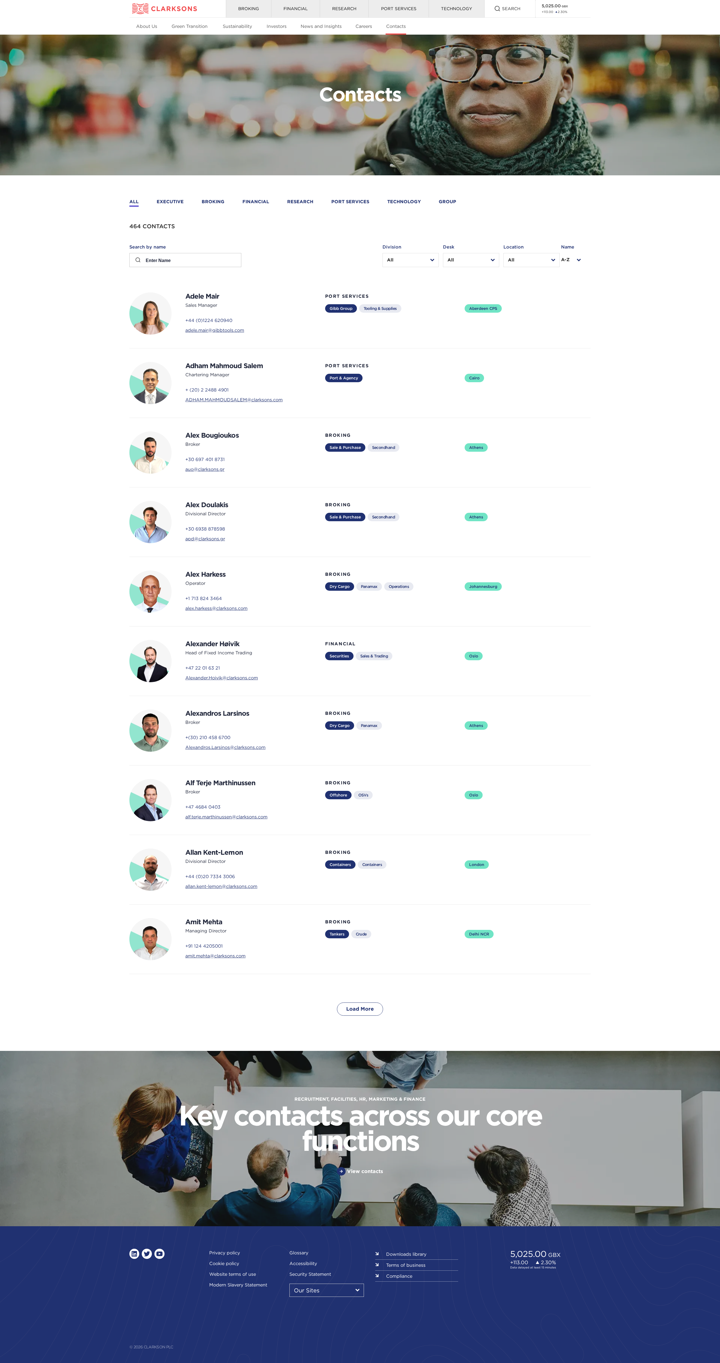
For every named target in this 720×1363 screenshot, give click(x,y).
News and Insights (321, 26)
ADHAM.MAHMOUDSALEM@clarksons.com (234, 399)
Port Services (399, 8)
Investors (277, 26)
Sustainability (237, 26)
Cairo (474, 378)
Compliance (399, 1276)
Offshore (338, 795)
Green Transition (190, 26)
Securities (339, 656)
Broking (248, 8)
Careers (364, 26)
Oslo (473, 656)
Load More (360, 1009)
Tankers (337, 934)
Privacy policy (224, 1252)
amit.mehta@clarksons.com (215, 956)
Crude (361, 934)
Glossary (298, 1252)
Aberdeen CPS (483, 308)
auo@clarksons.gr (204, 469)
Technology (404, 201)
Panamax (369, 586)
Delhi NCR (479, 934)
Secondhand (383, 447)
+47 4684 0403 (202, 807)
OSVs (363, 795)
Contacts (396, 26)
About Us (146, 26)
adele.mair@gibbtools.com (214, 330)
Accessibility (303, 1263)
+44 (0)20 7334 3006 (210, 876)
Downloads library (406, 1254)
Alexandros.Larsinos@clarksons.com (225, 747)
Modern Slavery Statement (238, 1285)
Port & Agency (344, 378)
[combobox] (410, 260)
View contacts (365, 1171)
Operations (399, 586)
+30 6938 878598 (205, 529)
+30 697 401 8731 (205, 459)
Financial (296, 8)
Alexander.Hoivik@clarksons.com (221, 678)
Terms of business (406, 1265)
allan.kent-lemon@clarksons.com (221, 886)
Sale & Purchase (345, 447)
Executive (170, 201)
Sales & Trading (374, 656)
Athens (476, 447)
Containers (340, 864)
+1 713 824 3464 (203, 598)
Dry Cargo (340, 586)
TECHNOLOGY (456, 8)
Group (447, 201)
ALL (134, 201)
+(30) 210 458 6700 (207, 737)
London (476, 864)
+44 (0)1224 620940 (208, 320)
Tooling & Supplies (380, 308)
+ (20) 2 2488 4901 (207, 390)
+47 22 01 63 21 (202, 668)
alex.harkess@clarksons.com (216, 608)
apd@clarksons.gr (205, 538)
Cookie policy (224, 1263)
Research (344, 8)
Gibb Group (341, 308)
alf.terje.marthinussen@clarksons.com (226, 817)
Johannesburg (483, 586)
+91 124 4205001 (204, 946)
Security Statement (310, 1274)
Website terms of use (232, 1274)
